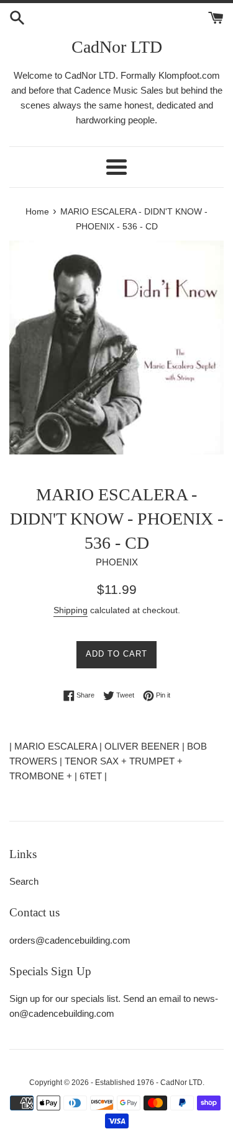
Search (24, 881)
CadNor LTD (116, 46)
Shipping (70, 610)
